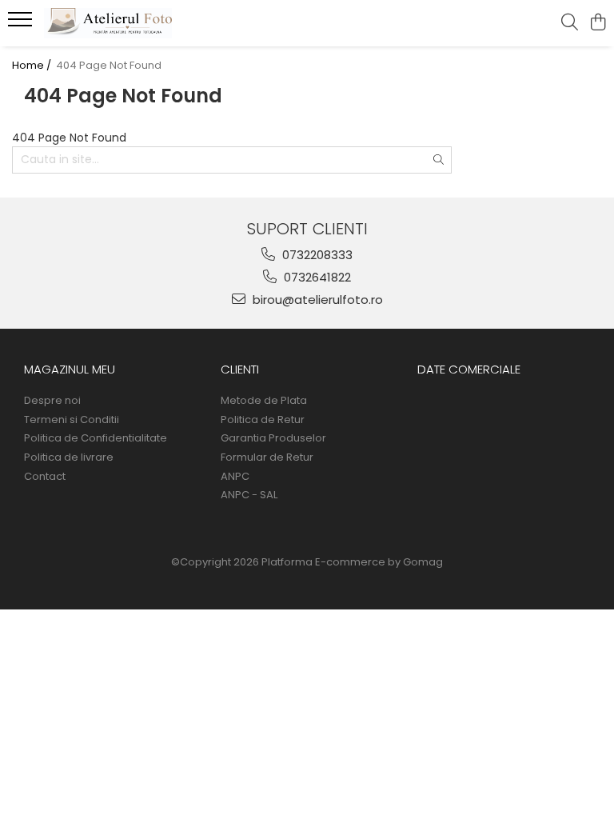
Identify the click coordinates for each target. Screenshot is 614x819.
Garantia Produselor (273, 438)
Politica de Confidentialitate (95, 438)
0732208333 (316, 254)
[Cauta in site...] (569, 23)
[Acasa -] (108, 23)
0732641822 (316, 277)
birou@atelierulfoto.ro (316, 299)
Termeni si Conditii (71, 420)
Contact (45, 476)
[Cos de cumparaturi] (597, 23)
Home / (33, 65)
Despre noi (52, 401)
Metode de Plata (264, 401)
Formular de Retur (267, 457)
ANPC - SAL (249, 495)
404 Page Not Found (108, 65)
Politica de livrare (69, 457)
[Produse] (22, 24)
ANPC (235, 476)
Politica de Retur (263, 420)
